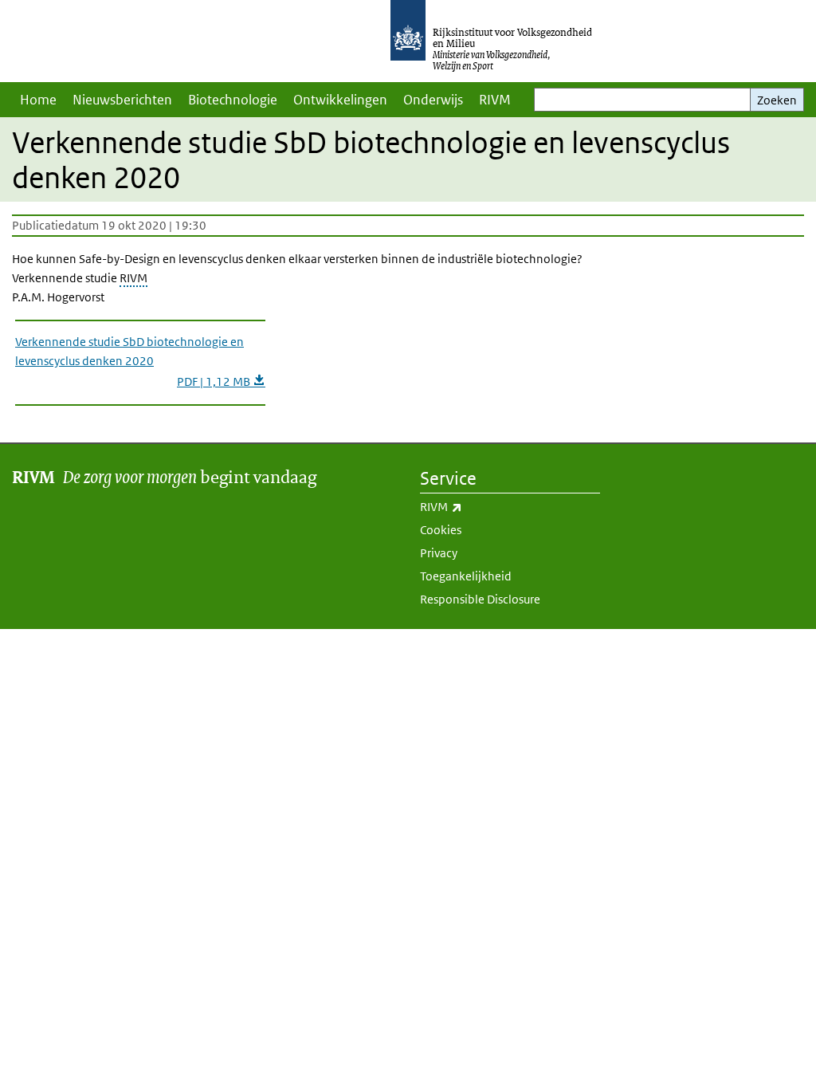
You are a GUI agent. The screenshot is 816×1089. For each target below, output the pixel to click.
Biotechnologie (232, 99)
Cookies (440, 529)
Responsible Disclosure (480, 599)
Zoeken (777, 100)
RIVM (495, 99)
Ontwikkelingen (340, 99)
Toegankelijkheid (466, 576)
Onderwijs (433, 99)
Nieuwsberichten (122, 99)
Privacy (438, 552)
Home (38, 99)
